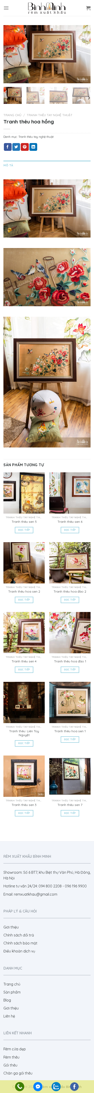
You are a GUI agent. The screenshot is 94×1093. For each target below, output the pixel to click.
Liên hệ (9, 1016)
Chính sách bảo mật (20, 943)
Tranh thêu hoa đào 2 (70, 591)
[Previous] (11, 54)
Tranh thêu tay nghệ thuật (50, 115)
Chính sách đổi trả (18, 935)
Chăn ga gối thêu (17, 1073)
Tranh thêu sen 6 (69, 521)
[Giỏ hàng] (88, 8)
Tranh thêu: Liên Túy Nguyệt (24, 733)
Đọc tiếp (24, 529)
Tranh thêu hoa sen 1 (70, 731)
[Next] (83, 54)
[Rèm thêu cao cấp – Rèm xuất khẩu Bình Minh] (47, 8)
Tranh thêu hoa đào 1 (70, 661)
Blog (7, 1000)
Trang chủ (12, 115)
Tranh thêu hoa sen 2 (24, 591)
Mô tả (8, 165)
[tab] (47, 165)
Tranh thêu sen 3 (24, 805)
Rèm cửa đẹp (14, 1049)
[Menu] (6, 7)
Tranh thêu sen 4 (24, 661)
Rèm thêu (11, 1057)
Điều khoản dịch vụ (19, 951)
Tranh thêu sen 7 (69, 805)
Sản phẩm (12, 992)
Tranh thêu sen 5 (24, 521)
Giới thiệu (11, 927)
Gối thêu (10, 1065)
